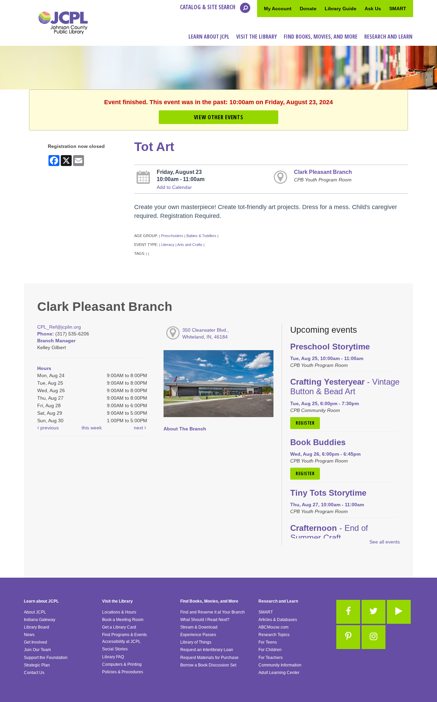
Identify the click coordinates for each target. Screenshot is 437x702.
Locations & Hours (119, 612)
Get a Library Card (119, 627)
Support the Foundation (46, 657)
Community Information (279, 665)
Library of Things (195, 642)
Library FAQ (113, 657)
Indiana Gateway (39, 619)
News (29, 634)
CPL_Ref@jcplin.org (59, 327)
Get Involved (35, 642)
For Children (270, 649)
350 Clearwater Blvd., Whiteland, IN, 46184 (205, 333)
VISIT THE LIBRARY (256, 36)
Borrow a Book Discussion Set (208, 665)
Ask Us (373, 8)
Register (305, 423)
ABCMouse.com (273, 627)
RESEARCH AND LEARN (388, 36)
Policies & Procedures (122, 672)
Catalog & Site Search (208, 7)
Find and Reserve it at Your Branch (212, 612)
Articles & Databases (277, 619)
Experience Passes (198, 634)
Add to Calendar (174, 187)
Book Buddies (318, 442)
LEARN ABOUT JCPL (208, 36)
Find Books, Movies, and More (209, 601)
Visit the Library (117, 601)
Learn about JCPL (41, 601)
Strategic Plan (37, 665)
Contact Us (34, 672)
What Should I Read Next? (204, 619)
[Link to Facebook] (348, 612)
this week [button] (92, 427)
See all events (384, 542)
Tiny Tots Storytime (328, 492)
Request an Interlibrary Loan (206, 649)
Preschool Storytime (330, 346)
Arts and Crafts (189, 245)
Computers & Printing (122, 664)
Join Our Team (37, 649)
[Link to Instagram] (373, 637)
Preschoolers (172, 236)
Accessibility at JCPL (121, 641)
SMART (397, 8)
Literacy (167, 245)
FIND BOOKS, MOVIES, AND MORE (320, 36)
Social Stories (115, 649)
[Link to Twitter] (373, 612)
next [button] (139, 427)
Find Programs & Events (124, 634)
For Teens (267, 642)
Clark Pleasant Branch (323, 172)
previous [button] (49, 427)
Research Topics (274, 634)
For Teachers (270, 657)
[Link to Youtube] (399, 612)
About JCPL (35, 612)
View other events (218, 117)
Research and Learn (278, 601)
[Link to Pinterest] (348, 637)
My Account (278, 8)
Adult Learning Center (278, 672)
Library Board (36, 627)
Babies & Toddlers (201, 236)
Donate (308, 8)
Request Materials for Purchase (209, 657)
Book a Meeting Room (122, 619)
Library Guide (340, 8)
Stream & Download (198, 627)
